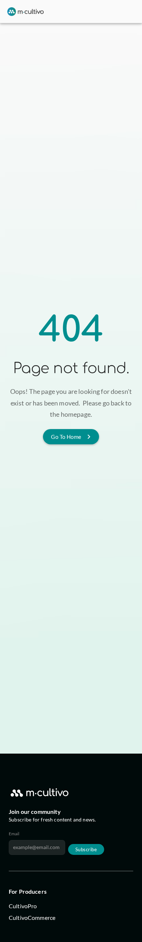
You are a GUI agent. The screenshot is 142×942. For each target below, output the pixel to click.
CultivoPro (23, 905)
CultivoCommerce (32, 917)
